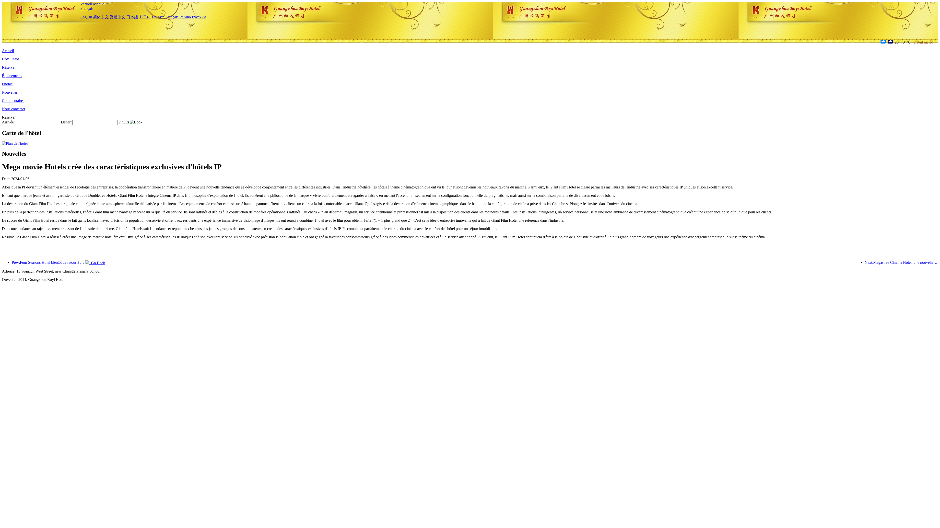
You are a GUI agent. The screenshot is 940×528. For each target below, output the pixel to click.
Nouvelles (10, 92)
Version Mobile (92, 4)
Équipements (12, 76)
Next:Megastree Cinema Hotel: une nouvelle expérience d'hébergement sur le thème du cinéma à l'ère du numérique (901, 262)
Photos (7, 84)
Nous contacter (13, 109)
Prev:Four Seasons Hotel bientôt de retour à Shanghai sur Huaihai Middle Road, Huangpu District (48, 262)
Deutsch (158, 17)
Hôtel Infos (10, 59)
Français (86, 8)
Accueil (8, 51)
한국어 (145, 17)
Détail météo (923, 42)
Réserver (9, 67)
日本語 (132, 17)
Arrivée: (8, 122)
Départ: (66, 122)
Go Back (97, 263)
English (86, 17)
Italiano (185, 17)
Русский (199, 17)
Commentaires (13, 101)
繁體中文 (117, 17)
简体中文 (101, 17)
